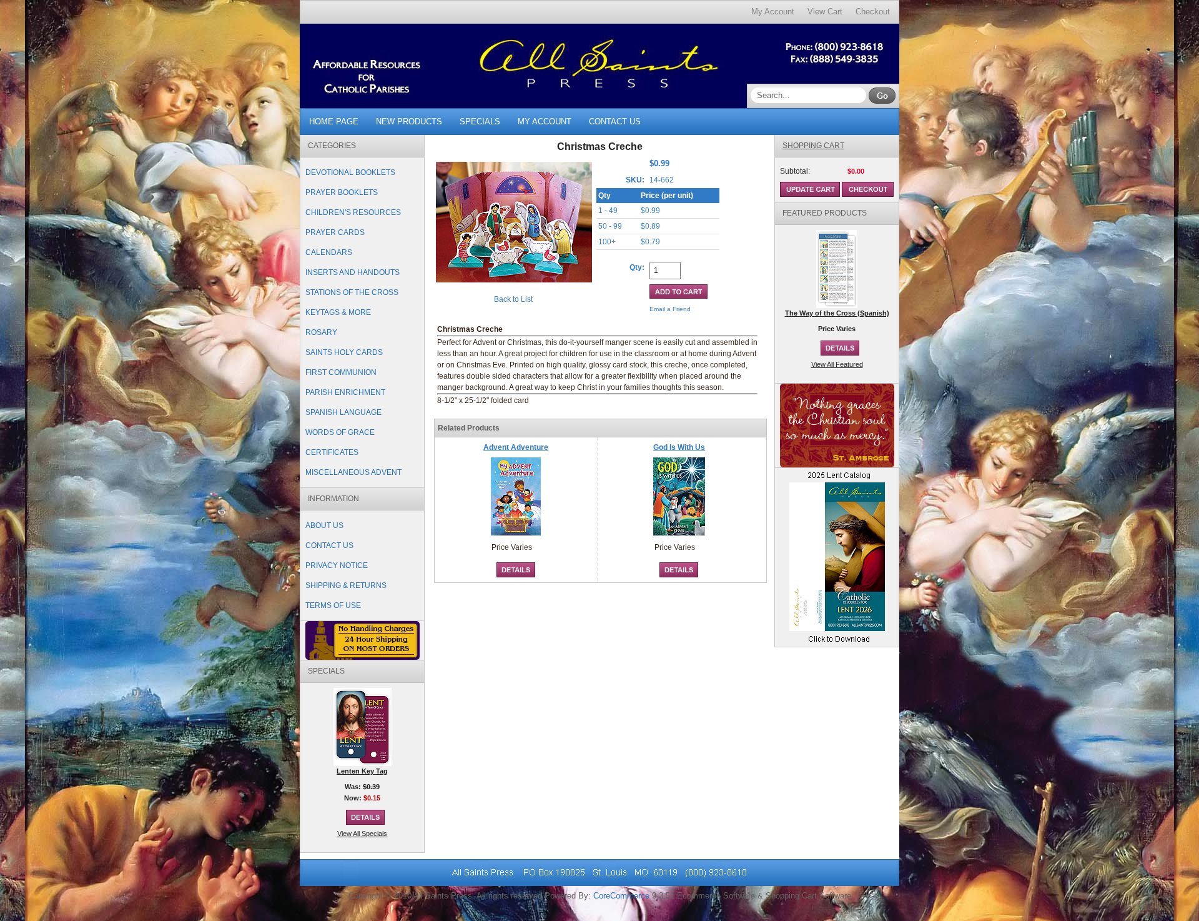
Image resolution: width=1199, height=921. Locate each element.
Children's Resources (353, 212)
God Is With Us (679, 447)
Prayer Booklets (341, 192)
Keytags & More (338, 312)
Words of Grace (340, 432)
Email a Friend (670, 309)
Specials (480, 121)
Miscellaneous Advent (353, 472)
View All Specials (362, 833)
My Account (772, 11)
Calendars (328, 252)
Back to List (513, 299)
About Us (324, 525)
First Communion (341, 372)
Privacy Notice (336, 565)
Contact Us (615, 121)
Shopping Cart (813, 145)
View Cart (824, 11)
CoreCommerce (621, 895)
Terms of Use (333, 605)
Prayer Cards (335, 232)
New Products (409, 121)
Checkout (873, 11)
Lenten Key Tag (362, 771)
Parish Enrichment (345, 392)
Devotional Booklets (350, 172)
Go (882, 95)
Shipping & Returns (346, 585)
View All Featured (837, 364)
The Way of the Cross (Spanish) (837, 313)
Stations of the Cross (351, 292)
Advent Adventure (515, 447)
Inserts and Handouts (352, 272)
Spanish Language (343, 412)
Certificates (331, 452)
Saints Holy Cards (344, 352)
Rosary (321, 332)
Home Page (333, 121)
